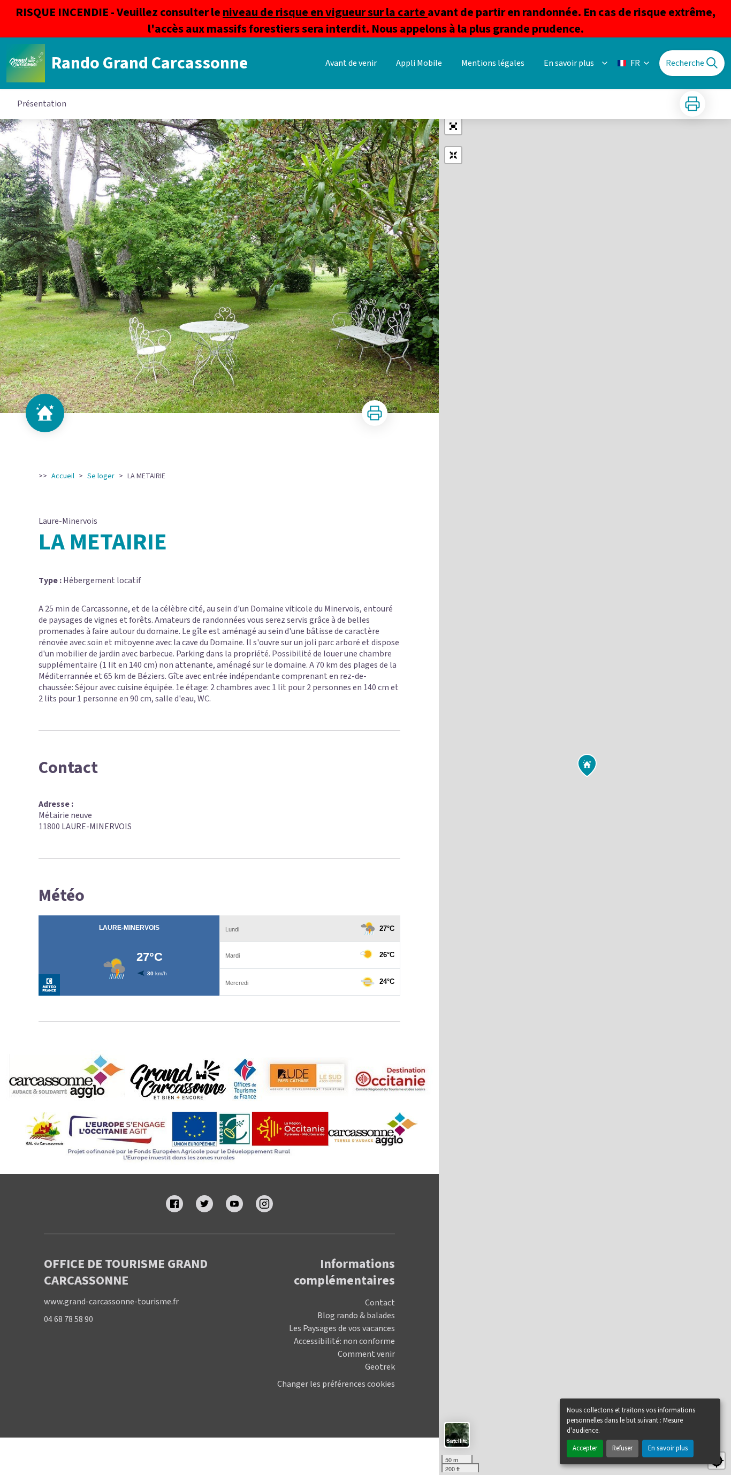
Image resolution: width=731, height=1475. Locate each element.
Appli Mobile (419, 63)
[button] (453, 126)
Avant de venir (351, 63)
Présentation (41, 104)
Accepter (585, 1448)
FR (635, 63)
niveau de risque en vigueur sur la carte (325, 12)
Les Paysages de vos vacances (342, 1328)
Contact (380, 1303)
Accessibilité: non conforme (344, 1341)
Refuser (622, 1448)
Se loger (101, 476)
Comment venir (366, 1354)
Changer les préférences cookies (336, 1384)
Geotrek (380, 1367)
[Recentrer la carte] (453, 155)
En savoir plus (668, 1448)
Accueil (62, 476)
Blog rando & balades (356, 1315)
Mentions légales (492, 63)
